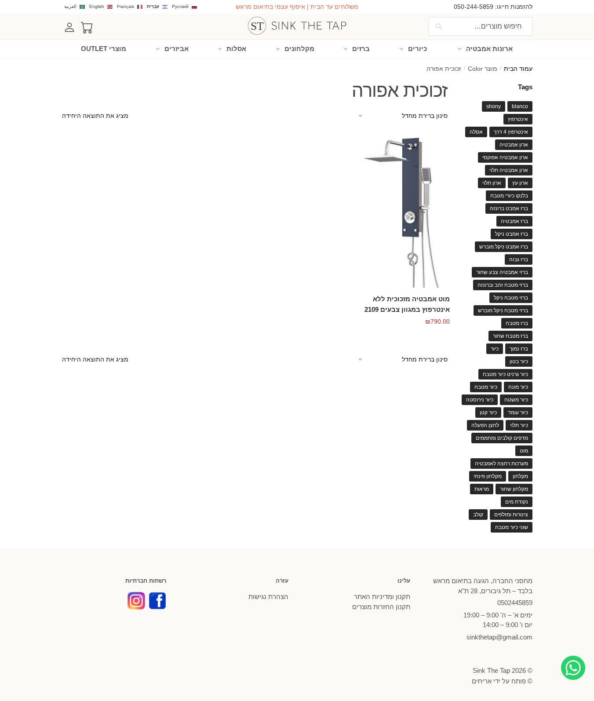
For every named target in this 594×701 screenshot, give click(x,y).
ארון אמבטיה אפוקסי (505, 157)
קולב (478, 514)
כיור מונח (518, 387)
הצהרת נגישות (268, 596)
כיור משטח (516, 400)
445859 (514, 602)
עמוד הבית (518, 69)
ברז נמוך (519, 349)
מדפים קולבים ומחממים (502, 438)
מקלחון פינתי (488, 476)
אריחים (482, 681)
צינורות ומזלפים (511, 514)
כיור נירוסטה (479, 400)
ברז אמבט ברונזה (509, 208)
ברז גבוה (518, 259)
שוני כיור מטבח (511, 527)
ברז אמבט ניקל (511, 234)
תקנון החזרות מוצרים (381, 606)
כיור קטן (488, 412)
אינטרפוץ (518, 119)
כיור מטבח (485, 387)
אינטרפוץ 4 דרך (511, 132)
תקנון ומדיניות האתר (382, 596)
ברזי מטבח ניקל (511, 298)
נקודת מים (516, 502)
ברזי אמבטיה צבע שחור (502, 272)
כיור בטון (519, 361)
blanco (520, 106)
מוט (524, 451)
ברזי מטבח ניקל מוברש (503, 310)
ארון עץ (520, 183)
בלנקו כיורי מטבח (509, 196)
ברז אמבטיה (514, 221)
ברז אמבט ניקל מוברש (503, 247)
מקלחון (520, 476)
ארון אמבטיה (513, 145)
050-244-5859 (473, 6)
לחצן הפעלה (485, 425)
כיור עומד (518, 412)
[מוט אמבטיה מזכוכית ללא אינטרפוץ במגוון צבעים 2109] (404, 209)
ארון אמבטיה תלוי (508, 170)
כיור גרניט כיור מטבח (505, 374)
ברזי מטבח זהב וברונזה (502, 285)
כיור (495, 349)
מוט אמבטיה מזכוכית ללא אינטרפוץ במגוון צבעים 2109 (407, 304)
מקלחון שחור (514, 489)
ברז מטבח (517, 323)
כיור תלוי (519, 425)
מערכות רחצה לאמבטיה (501, 463)
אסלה (476, 132)
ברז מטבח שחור (510, 336)
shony (493, 106)
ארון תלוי (491, 183)
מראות (481, 489)
